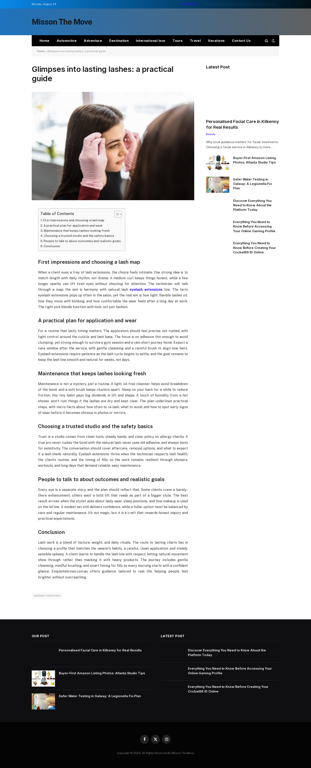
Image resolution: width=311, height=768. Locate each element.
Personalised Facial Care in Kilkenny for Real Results (242, 124)
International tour (150, 41)
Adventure (93, 41)
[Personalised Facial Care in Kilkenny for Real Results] (242, 95)
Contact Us (241, 41)
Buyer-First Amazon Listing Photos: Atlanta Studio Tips (239, 4)
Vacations (216, 41)
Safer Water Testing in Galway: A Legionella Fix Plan (252, 183)
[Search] (266, 41)
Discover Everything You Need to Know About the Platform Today (252, 205)
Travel (195, 41)
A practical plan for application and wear (73, 225)
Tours (178, 41)
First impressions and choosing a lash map (73, 220)
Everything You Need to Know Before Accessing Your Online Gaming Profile (254, 226)
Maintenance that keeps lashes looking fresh (77, 230)
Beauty (211, 134)
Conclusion (52, 246)
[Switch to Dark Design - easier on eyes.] (273, 40)
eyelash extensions (47, 595)
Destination (119, 41)
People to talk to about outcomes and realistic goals (82, 241)
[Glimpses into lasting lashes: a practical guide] (113, 199)
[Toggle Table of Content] (116, 214)
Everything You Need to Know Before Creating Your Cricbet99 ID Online (254, 247)
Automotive (67, 41)
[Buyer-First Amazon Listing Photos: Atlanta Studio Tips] (217, 163)
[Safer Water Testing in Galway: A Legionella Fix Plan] (217, 185)
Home (45, 41)
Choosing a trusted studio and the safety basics (79, 235)
